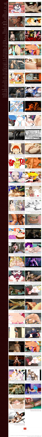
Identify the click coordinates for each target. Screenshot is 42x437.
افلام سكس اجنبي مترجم (5, 53)
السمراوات (6, 35)
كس (6, 20)
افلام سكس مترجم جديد (5, 43)
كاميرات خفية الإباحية (4, 33)
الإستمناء (6, 39)
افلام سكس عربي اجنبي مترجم (5, 64)
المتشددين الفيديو (5, 14)
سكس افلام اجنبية (5, 50)
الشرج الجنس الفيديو (4, 16)
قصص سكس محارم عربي (5, 91)
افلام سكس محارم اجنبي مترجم (5, 68)
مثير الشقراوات (5, 30)
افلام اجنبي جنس (5, 95)
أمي (6, 9)
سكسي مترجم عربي (4, 93)
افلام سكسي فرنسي (4, 85)
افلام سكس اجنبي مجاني (5, 66)
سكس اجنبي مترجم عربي (5, 59)
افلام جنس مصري (5, 51)
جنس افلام (6, 57)
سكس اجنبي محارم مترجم (5, 74)
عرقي (6, 34)
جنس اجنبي (5, 88)
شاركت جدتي (5, 28)
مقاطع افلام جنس (5, 49)
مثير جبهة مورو (5, 10)
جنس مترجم (5, 84)
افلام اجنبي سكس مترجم (5, 71)
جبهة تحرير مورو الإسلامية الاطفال (5, 24)
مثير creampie (5, 40)
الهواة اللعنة (5, 4)
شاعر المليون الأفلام (4, 15)
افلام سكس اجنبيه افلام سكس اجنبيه (4, 89)
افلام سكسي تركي (5, 77)
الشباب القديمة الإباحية (4, 22)
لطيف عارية (5, 11)
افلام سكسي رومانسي (4, 94)
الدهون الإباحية (5, 29)
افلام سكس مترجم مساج (5, 46)
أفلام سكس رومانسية (4, 69)
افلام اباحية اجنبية (5, 78)
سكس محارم (5, 83)
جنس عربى (5, 79)
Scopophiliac (5, 21)
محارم (6, 61)
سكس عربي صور (5, 60)
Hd (6, 5)
